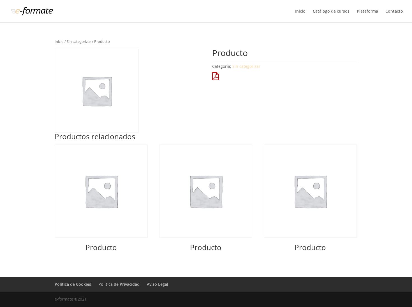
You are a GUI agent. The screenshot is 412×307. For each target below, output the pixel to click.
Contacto (394, 11)
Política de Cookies (73, 284)
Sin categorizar (79, 41)
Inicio (300, 11)
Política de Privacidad (119, 284)
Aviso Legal (157, 284)
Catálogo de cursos (331, 11)
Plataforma (367, 11)
